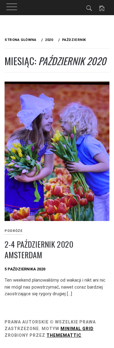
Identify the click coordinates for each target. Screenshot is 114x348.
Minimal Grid (77, 328)
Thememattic (64, 335)
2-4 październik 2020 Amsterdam (39, 249)
